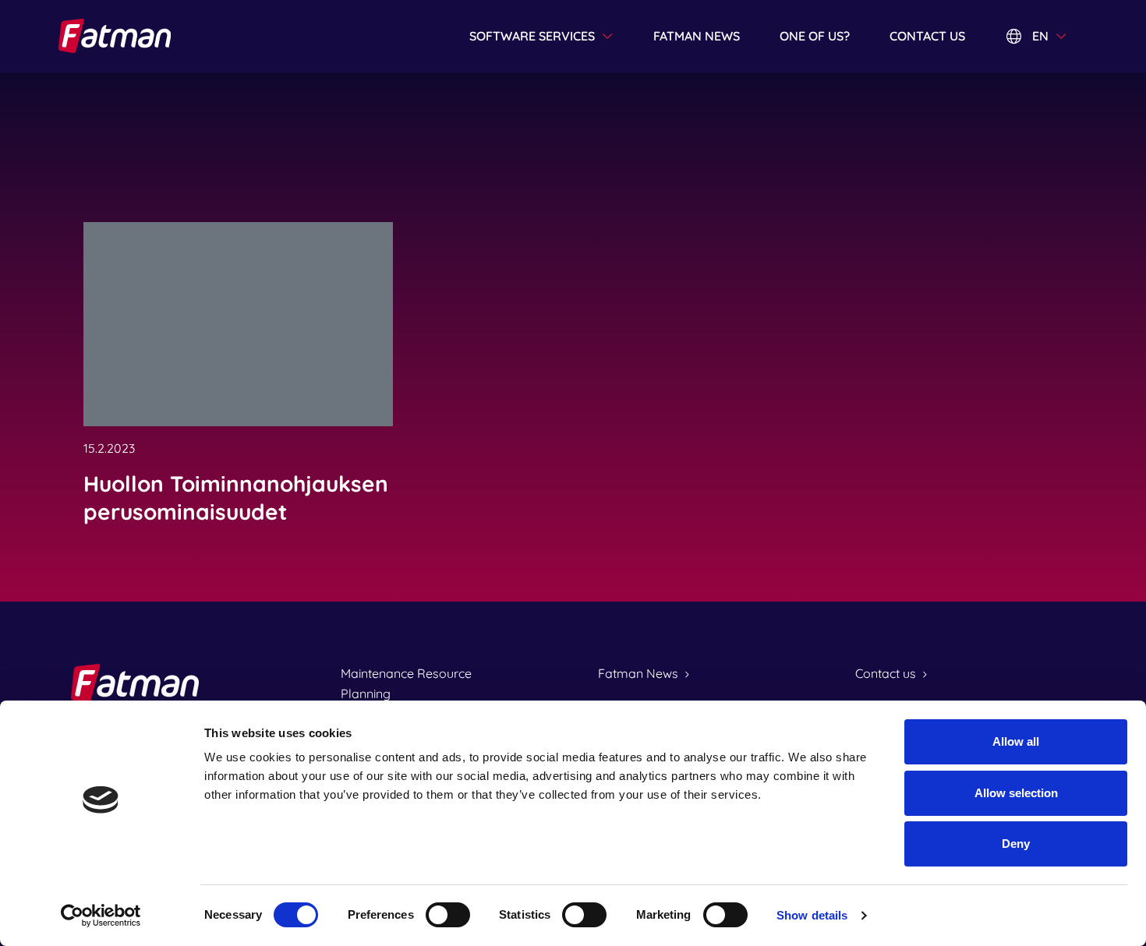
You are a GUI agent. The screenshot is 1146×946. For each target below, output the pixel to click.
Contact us (927, 36)
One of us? (815, 36)
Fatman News (638, 673)
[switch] (448, 914)
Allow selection (1016, 793)
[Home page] (150, 36)
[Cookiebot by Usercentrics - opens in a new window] (101, 915)
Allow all (1015, 741)
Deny (1016, 843)
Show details (811, 915)
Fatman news (696, 36)
